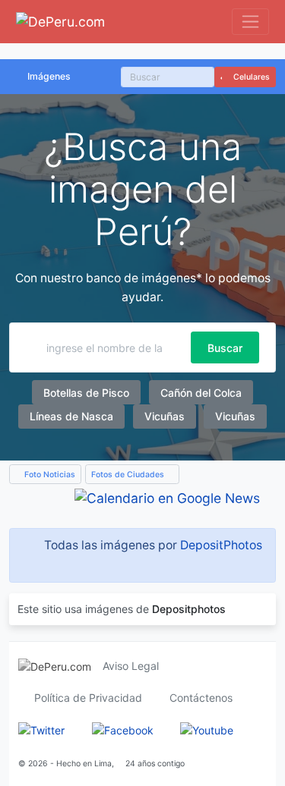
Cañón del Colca (201, 392)
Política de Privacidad (88, 697)
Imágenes (49, 76)
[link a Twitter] (41, 729)
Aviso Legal (131, 665)
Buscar (224, 347)
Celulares (250, 77)
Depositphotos (189, 608)
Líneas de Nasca (71, 416)
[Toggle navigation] (250, 21)
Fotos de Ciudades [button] (128, 474)
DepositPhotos (221, 545)
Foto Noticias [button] (48, 474)
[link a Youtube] (206, 729)
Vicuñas (164, 416)
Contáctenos (201, 697)
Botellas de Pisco (86, 392)
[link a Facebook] (123, 729)
